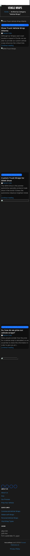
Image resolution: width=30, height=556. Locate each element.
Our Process (5, 499)
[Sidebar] (2, 554)
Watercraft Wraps (7, 514)
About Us (4, 493)
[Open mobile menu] (1, 2)
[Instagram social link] (7, 486)
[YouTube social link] (11, 486)
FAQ (2, 496)
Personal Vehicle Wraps (9, 518)
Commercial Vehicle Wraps (10, 511)
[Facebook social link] (3, 486)
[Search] (28, 2)
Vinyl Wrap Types (7, 521)
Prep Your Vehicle (7, 503)
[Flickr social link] (15, 486)
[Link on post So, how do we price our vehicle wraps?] (15, 276)
